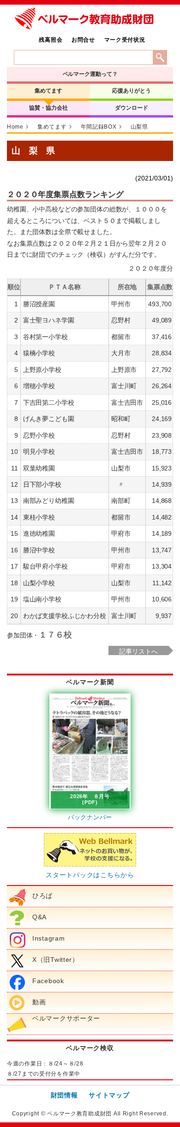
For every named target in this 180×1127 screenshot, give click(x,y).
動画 (39, 1002)
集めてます (48, 90)
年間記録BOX (99, 127)
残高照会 (50, 40)
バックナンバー (90, 817)
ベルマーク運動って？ (90, 74)
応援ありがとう (131, 90)
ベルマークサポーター (66, 1018)
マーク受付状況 (124, 40)
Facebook (48, 981)
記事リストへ (138, 651)
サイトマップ (109, 1095)
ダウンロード (131, 108)
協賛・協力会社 (48, 108)
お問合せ (83, 40)
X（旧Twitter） (55, 959)
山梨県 (139, 127)
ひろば (42, 895)
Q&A (39, 917)
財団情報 (64, 1095)
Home (15, 127)
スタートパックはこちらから (90, 875)
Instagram (48, 938)
